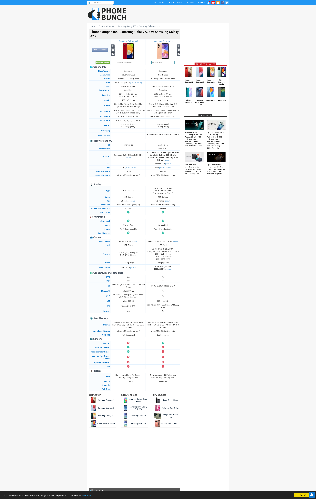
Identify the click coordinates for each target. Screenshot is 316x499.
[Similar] (128, 157)
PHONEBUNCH (114, 13)
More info (86, 495)
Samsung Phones (129, 395)
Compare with (95, 395)
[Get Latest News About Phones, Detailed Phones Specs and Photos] (94, 14)
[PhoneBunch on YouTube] (213, 3)
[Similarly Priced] (136, 82)
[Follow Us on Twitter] (227, 3)
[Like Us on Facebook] (222, 3)
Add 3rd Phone (100, 50)
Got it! (303, 495)
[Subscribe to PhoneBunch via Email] (218, 3)
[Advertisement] (184, 14)
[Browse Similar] (130, 168)
